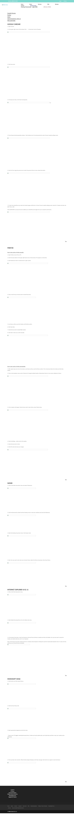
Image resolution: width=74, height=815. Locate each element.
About (30, 4)
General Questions (12, 792)
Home (22, 4)
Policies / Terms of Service (42, 806)
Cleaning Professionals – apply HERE (29, 7)
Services (39, 4)
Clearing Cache (33, 5)
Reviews (57, 4)
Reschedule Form (12, 795)
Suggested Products (12, 797)
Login (60, 1)
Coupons (20, 806)
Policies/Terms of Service (12, 794)
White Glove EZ (11, 811)
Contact (22, 5)
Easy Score (24, 806)
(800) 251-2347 (15, 1)
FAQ (48, 4)
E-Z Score (12, 791)
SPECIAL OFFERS (47, 7)
